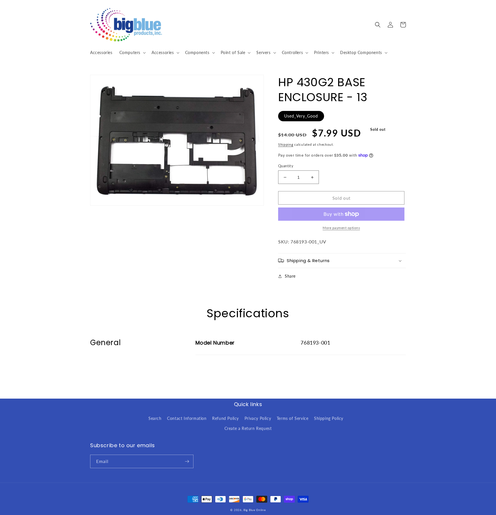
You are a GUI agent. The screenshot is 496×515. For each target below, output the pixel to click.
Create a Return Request (248, 428)
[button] (132, 53)
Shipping (285, 144)
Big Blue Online (254, 510)
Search (155, 418)
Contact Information (186, 418)
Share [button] (290, 276)
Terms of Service (293, 418)
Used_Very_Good (301, 116)
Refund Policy (225, 418)
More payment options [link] (341, 228)
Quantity (285, 166)
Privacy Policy (258, 418)
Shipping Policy (328, 418)
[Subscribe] (187, 461)
